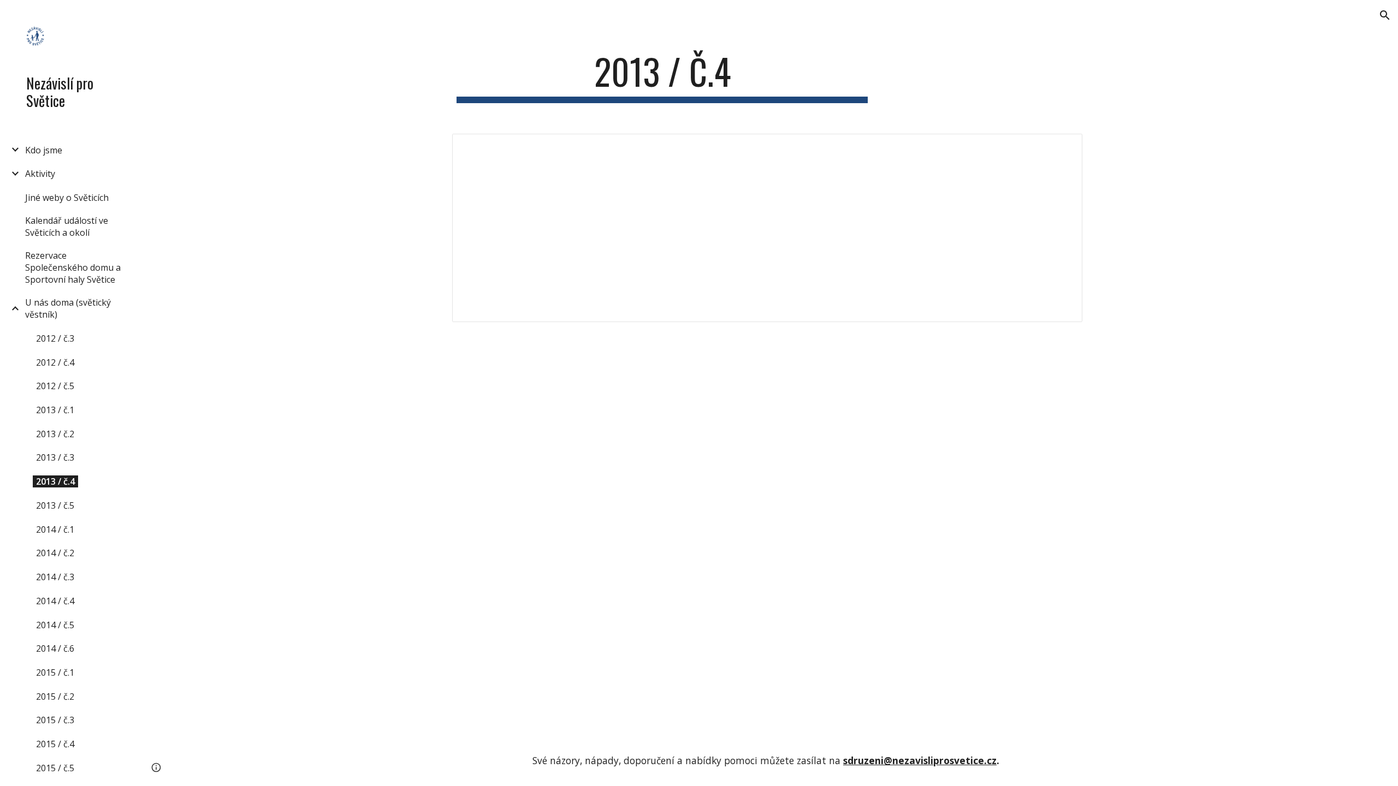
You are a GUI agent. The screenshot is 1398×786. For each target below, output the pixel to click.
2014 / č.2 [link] (55, 553)
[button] (1385, 15)
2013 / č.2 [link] (55, 434)
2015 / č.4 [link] (55, 744)
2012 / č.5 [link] (55, 386)
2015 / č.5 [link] (55, 768)
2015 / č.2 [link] (55, 696)
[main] (662, 77)
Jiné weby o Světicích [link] (67, 198)
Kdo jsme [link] (43, 150)
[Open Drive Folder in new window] (1061, 148)
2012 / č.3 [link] (55, 338)
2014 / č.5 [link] (55, 625)
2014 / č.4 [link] (55, 601)
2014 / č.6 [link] (55, 648)
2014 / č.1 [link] (55, 529)
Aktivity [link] (40, 174)
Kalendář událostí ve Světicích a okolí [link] (66, 227)
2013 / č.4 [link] (55, 481)
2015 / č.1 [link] (55, 672)
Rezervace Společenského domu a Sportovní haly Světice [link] (73, 267)
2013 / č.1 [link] (55, 410)
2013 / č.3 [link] (55, 457)
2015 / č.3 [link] (55, 720)
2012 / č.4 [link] (55, 362)
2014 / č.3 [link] (55, 577)
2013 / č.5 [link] (55, 505)
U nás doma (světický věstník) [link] (68, 308)
